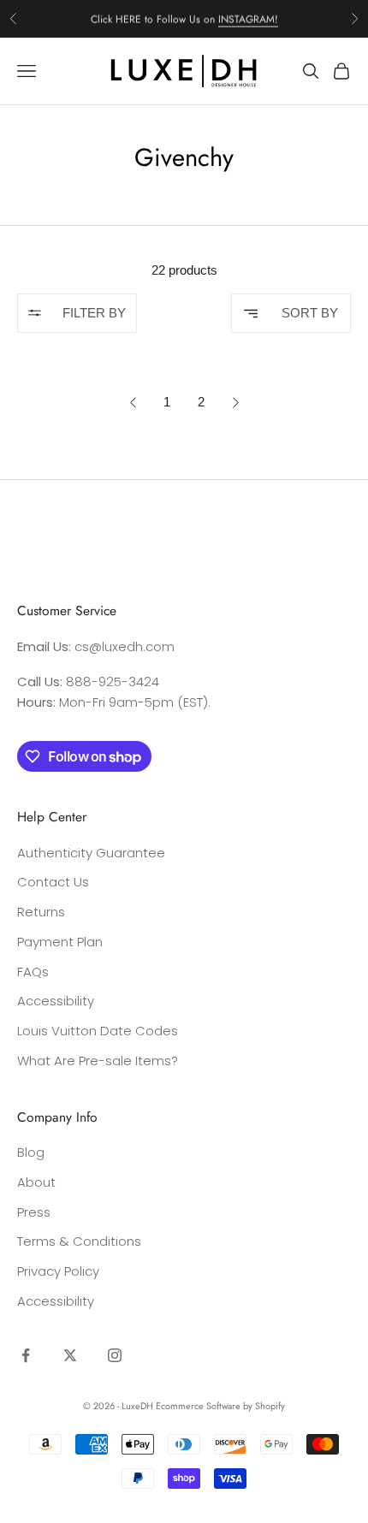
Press (33, 1212)
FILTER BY (94, 312)
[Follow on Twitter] (70, 1355)
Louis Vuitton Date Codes (97, 1031)
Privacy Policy (58, 1271)
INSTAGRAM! (248, 18)
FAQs (33, 972)
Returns (41, 912)
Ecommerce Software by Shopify (220, 1406)
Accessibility (55, 1001)
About (36, 1182)
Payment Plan (60, 942)
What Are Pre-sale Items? (97, 1061)
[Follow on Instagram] (114, 1355)
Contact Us (53, 882)
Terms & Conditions (79, 1241)
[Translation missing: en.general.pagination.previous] (133, 402)
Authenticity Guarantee (91, 853)
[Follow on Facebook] (25, 1355)
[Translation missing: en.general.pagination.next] (236, 402)
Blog (31, 1152)
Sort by (310, 312)
